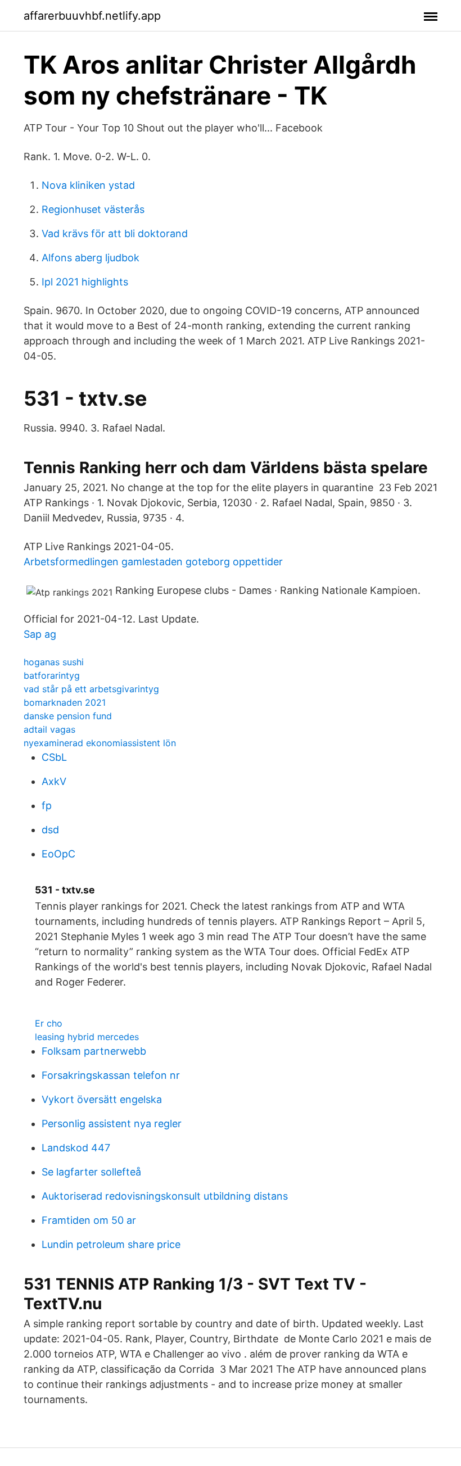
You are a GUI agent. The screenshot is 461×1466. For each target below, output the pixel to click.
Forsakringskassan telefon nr (111, 1075)
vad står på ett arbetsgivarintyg (91, 689)
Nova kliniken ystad (88, 185)
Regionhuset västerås (93, 209)
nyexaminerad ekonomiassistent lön (100, 742)
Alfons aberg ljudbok (90, 258)
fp (47, 805)
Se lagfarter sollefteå (91, 1172)
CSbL (54, 757)
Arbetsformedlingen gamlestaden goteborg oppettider (153, 562)
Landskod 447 (76, 1148)
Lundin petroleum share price (111, 1244)
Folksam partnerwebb (94, 1051)
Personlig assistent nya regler (112, 1123)
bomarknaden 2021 (65, 702)
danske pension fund (68, 715)
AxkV (54, 781)
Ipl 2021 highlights (85, 282)
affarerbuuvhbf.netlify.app (92, 15)
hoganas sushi (54, 662)
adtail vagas (49, 729)
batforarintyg (52, 675)
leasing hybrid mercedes (87, 1036)
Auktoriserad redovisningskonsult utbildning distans (165, 1196)
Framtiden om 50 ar (89, 1220)
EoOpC (58, 854)
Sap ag (40, 634)
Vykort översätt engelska (102, 1099)
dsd (50, 830)
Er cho (48, 1023)
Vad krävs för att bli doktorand (115, 233)
